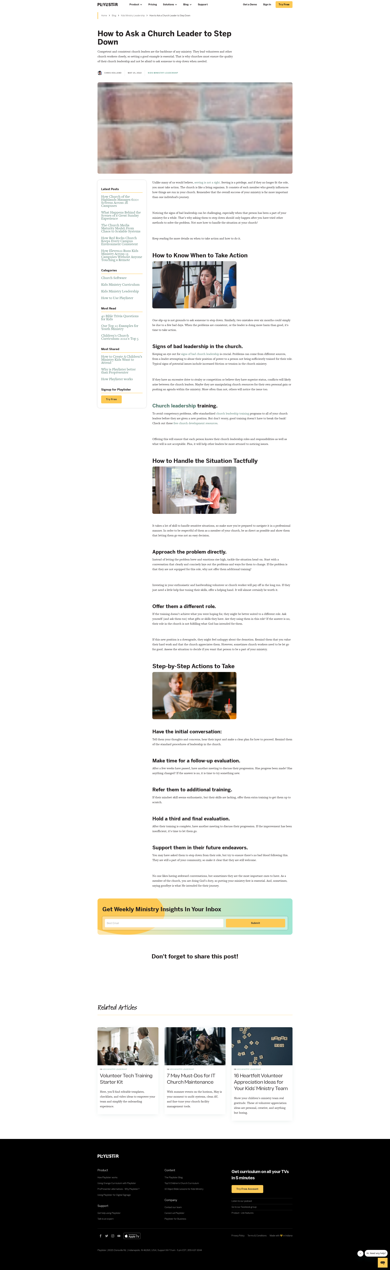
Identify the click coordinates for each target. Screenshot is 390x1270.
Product (134, 4)
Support (203, 4)
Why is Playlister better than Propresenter (118, 371)
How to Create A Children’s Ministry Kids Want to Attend (121, 359)
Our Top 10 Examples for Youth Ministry (119, 327)
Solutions (168, 4)
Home (104, 15)
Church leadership (174, 406)
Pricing (152, 4)
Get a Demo (250, 4)
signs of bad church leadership (200, 354)
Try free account (247, 1189)
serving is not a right (207, 182)
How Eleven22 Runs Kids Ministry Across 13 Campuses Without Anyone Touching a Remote (121, 255)
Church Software (114, 277)
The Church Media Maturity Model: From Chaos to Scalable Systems (120, 228)
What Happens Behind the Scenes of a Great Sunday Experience (121, 215)
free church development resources (195, 423)
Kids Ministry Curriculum (120, 284)
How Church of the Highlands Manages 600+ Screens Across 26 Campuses (120, 201)
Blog (186, 4)
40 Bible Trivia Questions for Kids (120, 317)
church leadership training (232, 413)
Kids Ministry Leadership (133, 15)
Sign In (267, 4)
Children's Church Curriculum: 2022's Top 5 (119, 337)
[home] (110, 4)
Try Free (111, 399)
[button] (135, 4)
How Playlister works (117, 379)
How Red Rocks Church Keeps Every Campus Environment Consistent (119, 240)
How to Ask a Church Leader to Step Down (169, 15)
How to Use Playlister (117, 297)
